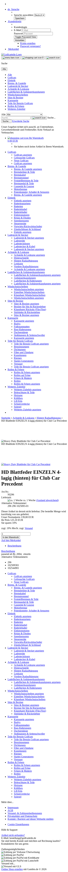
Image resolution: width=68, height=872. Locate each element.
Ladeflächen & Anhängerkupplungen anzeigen (37, 275)
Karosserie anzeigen (24, 321)
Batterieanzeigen (22, 203)
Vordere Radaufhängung (26, 266)
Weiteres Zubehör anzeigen (27, 389)
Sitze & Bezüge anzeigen (26, 303)
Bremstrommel (21, 177)
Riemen (18, 358)
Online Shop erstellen (12, 869)
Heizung (18, 395)
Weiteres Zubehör (16, 109)
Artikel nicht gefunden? (13, 835)
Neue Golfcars (21, 160)
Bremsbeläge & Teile (24, 172)
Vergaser (18, 363)
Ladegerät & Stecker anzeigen (29, 237)
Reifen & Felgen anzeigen (27, 372)
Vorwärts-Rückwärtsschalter (28, 226)
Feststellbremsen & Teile (26, 180)
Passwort (18, 33)
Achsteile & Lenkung (18, 89)
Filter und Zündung (23, 352)
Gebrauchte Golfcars (24, 157)
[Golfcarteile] (11, 54)
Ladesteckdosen (22, 243)
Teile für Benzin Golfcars (20, 103)
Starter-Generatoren (24, 361)
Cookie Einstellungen (18, 824)
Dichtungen (20, 349)
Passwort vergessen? (30, 46)
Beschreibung (14, 545)
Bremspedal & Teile (24, 183)
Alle (10, 74)
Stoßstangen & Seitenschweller (29, 335)
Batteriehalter (20, 212)
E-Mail (17, 30)
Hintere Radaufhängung (26, 260)
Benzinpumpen (21, 346)
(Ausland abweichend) (47, 500)
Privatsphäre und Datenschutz (22, 816)
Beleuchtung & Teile (24, 392)
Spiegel (17, 406)
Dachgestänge (21, 332)
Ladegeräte (19, 240)
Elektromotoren (21, 215)
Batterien (18, 206)
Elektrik (11, 80)
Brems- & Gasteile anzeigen (28, 169)
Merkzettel (13, 49)
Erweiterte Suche (20, 121)
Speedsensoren (21, 220)
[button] (13, 9)
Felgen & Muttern (23, 378)
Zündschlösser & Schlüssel (27, 229)
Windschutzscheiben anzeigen (29, 289)
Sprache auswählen (24, 15)
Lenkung (18, 263)
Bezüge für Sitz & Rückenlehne (30, 306)
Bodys (17, 323)
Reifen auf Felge (22, 375)
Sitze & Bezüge (15, 97)
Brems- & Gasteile (17, 83)
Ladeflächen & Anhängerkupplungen (26, 91)
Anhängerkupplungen (25, 278)
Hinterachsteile (21, 258)
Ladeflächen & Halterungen (28, 280)
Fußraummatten (22, 326)
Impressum (13, 807)
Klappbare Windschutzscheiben (29, 295)
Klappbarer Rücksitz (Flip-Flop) (30, 309)
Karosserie (13, 100)
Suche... (51, 117)
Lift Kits (18, 401)
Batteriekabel (20, 209)
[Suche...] (39, 118)
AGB (10, 810)
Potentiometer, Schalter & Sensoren (31, 192)
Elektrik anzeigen (22, 200)
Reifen (17, 381)
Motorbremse (20, 189)
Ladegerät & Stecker (18, 86)
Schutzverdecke (22, 404)
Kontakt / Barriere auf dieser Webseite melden (30, 819)
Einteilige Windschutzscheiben (29, 292)
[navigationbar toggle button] (10, 57)
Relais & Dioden (22, 217)
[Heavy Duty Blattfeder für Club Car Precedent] (25, 464)
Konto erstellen (27, 43)
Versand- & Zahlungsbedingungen (25, 813)
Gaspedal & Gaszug (24, 186)
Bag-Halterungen (22, 329)
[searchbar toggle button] (53, 57)
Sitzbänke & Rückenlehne (27, 312)
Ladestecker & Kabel (24, 246)
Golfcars (12, 77)
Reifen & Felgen (16, 106)
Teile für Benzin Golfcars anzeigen (31, 343)
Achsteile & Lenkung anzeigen (29, 255)
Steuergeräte (20, 223)
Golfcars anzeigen (23, 154)
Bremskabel (20, 175)
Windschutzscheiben (18, 94)
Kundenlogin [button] (14, 21)
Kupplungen (20, 355)
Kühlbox (18, 398)
